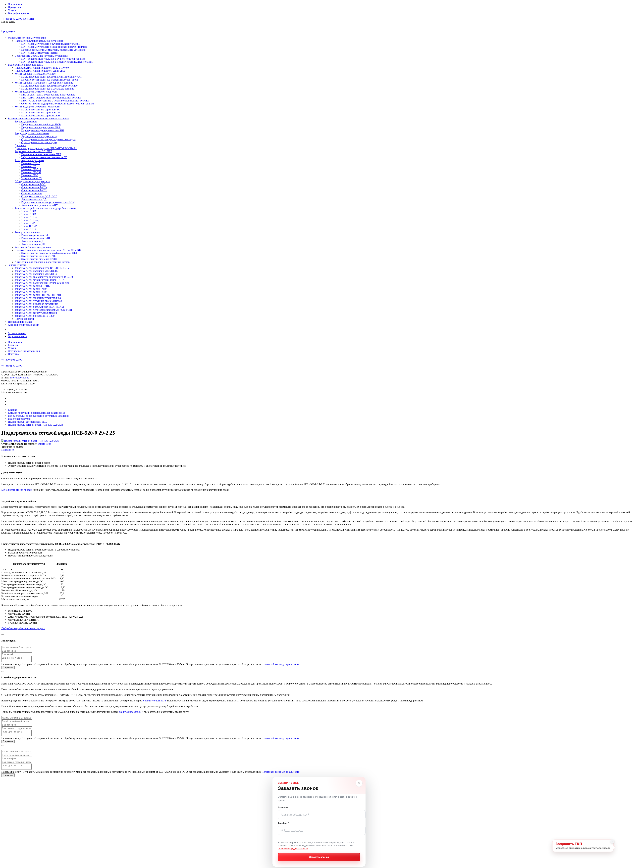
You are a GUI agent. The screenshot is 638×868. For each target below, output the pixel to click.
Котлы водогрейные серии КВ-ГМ (40, 112)
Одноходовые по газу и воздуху (39, 142)
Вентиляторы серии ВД (34, 235)
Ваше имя (283, 807)
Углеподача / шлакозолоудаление (33, 247)
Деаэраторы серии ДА (34, 199)
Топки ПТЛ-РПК (31, 226)
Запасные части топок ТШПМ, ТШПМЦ (38, 294)
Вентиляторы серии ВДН (35, 238)
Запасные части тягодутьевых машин (36, 312)
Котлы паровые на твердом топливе (35, 73)
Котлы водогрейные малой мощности (36, 91)
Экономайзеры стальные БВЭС (39, 259)
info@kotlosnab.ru (19, 377)
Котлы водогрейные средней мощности (37, 106)
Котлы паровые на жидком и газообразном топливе (44, 82)
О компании (15, 4)
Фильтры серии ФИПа (34, 187)
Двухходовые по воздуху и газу (39, 136)
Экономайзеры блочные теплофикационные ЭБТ (49, 253)
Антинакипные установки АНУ (39, 205)
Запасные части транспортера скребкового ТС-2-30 (44, 276)
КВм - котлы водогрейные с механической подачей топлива (55, 100)
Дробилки (20, 145)
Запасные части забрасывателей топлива (38, 297)
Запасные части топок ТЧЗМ (31, 288)
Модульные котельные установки (27, 37)
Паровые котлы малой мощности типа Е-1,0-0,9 (42, 67)
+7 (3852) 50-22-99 (11, 18)
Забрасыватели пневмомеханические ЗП (44, 157)
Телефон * (283, 823)
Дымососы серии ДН (33, 244)
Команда (13, 345)
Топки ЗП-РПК (30, 223)
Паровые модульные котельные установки (39, 40)
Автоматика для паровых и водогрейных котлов (42, 262)
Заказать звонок (17, 333)
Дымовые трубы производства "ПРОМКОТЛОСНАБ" (46, 148)
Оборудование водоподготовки (32, 181)
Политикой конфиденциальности (281, 664)
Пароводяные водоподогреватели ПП (42, 130)
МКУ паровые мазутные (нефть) (39, 52)
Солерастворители (31, 193)
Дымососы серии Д (32, 241)
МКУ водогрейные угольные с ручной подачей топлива (53, 58)
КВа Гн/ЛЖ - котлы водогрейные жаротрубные (48, 94)
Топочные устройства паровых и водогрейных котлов (45, 208)
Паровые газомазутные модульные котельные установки (53, 49)
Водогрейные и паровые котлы (25, 64)
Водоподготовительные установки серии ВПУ (47, 202)
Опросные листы (17, 336)
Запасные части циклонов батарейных (36, 303)
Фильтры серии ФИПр (34, 190)
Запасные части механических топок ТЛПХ (39, 279)
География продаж (18, 13)
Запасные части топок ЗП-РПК (32, 285)
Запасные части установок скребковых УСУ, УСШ (43, 309)
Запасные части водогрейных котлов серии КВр (42, 282)
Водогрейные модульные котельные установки (41, 55)
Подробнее (7, 449)
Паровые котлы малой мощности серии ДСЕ (40, 70)
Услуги (12, 10)
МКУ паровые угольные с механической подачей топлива (54, 46)
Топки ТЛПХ (28, 229)
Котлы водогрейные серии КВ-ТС (40, 109)
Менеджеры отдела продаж (16, 489)
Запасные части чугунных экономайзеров (38, 300)
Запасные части (17, 265)
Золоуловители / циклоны (29, 160)
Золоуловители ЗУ (31, 178)
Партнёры (13, 354)
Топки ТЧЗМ (28, 214)
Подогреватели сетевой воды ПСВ (41, 124)
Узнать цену (44, 443)
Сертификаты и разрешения (24, 351)
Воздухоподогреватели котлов (32, 133)
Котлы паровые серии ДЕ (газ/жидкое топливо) (48, 88)
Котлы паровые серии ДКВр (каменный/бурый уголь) (51, 76)
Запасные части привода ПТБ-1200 (34, 315)
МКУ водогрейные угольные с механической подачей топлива (57, 61)
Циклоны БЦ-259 (31, 172)
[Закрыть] (359, 783)
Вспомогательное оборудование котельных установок (38, 118)
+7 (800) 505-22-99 (11, 359)
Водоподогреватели (26, 121)
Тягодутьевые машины (28, 232)
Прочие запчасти (24, 318)
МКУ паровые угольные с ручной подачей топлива (50, 43)
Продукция (14, 7)
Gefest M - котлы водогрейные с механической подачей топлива (57, 103)
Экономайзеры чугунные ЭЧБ (38, 256)
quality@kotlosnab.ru (154, 700)
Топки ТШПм (29, 217)
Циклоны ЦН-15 (30, 163)
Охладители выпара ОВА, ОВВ (39, 196)
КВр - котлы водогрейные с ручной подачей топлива (51, 97)
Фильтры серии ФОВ (33, 184)
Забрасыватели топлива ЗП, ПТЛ (33, 151)
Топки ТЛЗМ (28, 211)
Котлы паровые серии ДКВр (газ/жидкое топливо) (49, 85)
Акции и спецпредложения (23, 324)
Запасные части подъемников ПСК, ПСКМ (39, 306)
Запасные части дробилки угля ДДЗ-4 (36, 274)
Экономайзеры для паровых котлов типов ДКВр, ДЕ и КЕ (48, 250)
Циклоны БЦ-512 (31, 169)
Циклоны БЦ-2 (29, 175)
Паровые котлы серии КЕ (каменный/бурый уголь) (50, 79)
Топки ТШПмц (30, 220)
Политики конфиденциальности (293, 848)
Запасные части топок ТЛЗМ (31, 291)
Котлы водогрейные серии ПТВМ (40, 115)
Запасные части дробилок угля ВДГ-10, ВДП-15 (42, 268)
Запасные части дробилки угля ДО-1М (36, 271)
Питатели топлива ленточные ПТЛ (41, 154)
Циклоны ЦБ (28, 166)
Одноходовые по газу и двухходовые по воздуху (48, 139)
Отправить (8, 667)
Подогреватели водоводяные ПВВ (40, 127)
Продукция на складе (20, 321)
